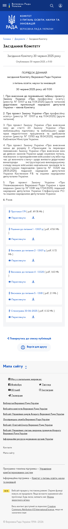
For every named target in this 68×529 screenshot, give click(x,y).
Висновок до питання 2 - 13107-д (28, 250)
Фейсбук (16, 385)
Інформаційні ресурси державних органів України (28, 439)
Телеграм (17, 395)
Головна (7, 39)
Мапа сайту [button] (13, 366)
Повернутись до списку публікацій (30, 338)
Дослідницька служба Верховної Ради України (26, 420)
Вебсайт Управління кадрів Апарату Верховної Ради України (33, 414)
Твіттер (46, 385)
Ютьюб (15, 390)
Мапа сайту (8, 453)
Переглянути (18, 218)
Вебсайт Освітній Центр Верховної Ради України (28, 425)
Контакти (7, 448)
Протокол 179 (18, 211)
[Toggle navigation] (4, 5)
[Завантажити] (33, 218)
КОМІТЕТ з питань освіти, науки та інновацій (40, 20)
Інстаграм (47, 390)
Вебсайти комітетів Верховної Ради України (25, 409)
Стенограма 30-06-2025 (24, 311)
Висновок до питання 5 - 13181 (26, 293)
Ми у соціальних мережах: (26, 379)
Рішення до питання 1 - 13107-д (27, 229)
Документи (20, 39)
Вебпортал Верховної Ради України (21, 403)
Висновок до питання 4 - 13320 (27, 272)
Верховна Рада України (36, 29)
